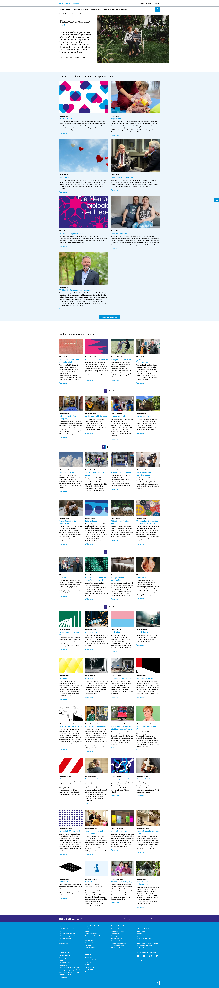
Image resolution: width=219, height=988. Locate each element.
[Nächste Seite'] (113, 391)
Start (60, 13)
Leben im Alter (96, 9)
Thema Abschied (64, 413)
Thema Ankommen (65, 828)
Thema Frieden (64, 518)
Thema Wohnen (64, 675)
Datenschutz (155, 919)
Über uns (115, 9)
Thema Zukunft (64, 469)
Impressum (144, 919)
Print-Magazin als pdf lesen (109, 317)
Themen (74, 13)
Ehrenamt (149, 3)
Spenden (141, 3)
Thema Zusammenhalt (66, 723)
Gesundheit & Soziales (81, 9)
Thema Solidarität (65, 357)
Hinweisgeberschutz (131, 919)
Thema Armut (63, 575)
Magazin (106, 9)
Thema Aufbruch (64, 629)
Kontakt (156, 3)
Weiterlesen (63, 133)
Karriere (124, 9)
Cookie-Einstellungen (142, 961)
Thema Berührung (65, 776)
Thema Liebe (63, 116)
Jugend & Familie (64, 9)
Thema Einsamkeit (65, 879)
